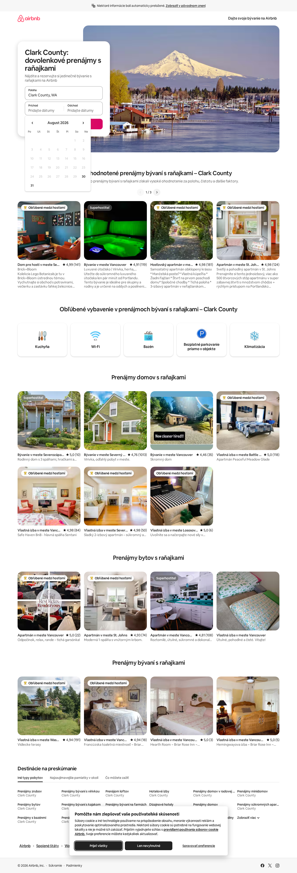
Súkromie (55, 866)
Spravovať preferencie (198, 846)
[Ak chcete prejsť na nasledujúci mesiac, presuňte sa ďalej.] (83, 123)
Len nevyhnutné (148, 846)
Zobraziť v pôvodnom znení (186, 6)
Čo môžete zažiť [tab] (117, 778)
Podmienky (74, 866)
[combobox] (63, 95)
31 (32, 185)
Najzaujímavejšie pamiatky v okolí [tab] (74, 778)
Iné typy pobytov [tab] (30, 778)
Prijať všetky (98, 846)
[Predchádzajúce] (140, 192)
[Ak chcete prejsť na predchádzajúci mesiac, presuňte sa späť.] (32, 123)
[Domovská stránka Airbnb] (29, 18)
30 (84, 176)
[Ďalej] (156, 192)
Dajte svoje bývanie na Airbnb (252, 18)
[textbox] (44, 110)
